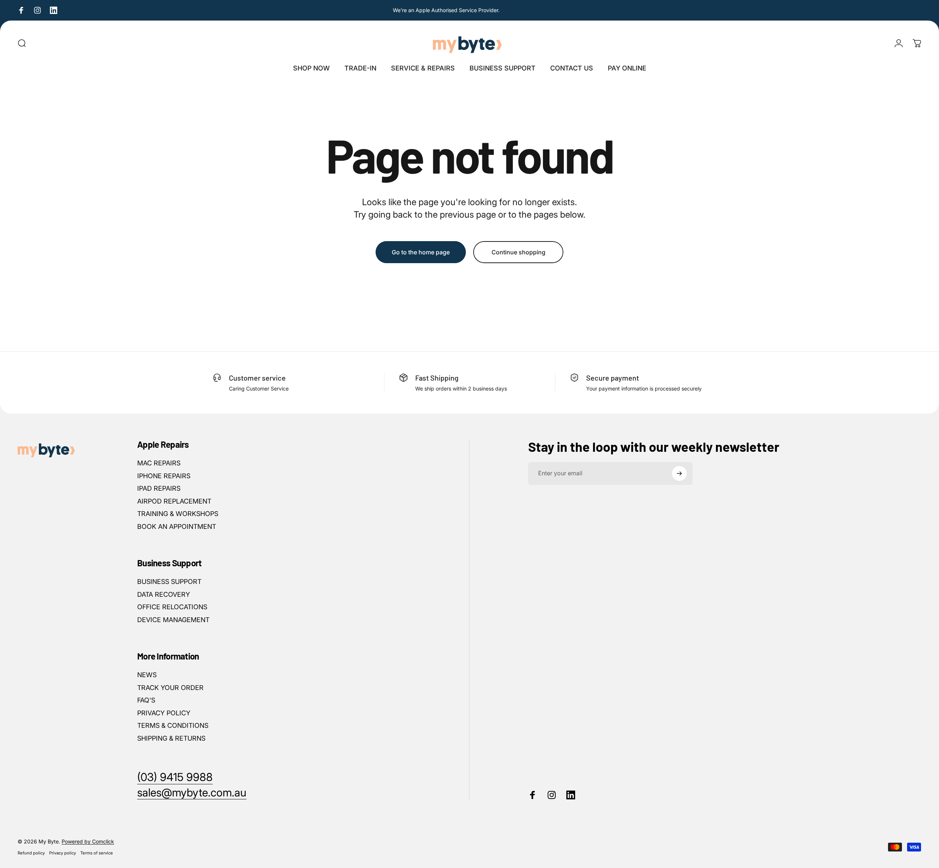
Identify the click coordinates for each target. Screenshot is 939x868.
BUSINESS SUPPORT (169, 581)
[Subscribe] (679, 473)
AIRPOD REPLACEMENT (174, 501)
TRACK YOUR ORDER (170, 687)
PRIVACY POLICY (163, 713)
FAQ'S (146, 700)
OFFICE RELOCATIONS (172, 607)
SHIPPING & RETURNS (171, 738)
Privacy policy (62, 853)
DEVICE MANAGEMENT (173, 620)
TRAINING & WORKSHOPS (177, 513)
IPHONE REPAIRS (163, 476)
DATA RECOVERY (163, 594)
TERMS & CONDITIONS (172, 725)
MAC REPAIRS (158, 463)
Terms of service (96, 853)
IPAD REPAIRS (158, 488)
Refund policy (31, 853)
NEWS (147, 675)
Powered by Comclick (88, 841)
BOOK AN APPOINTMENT (176, 526)
